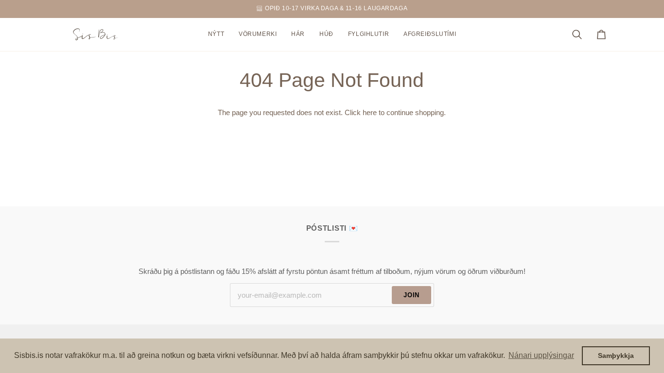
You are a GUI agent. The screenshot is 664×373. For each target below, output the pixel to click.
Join (411, 295)
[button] (257, 34)
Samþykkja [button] (616, 355)
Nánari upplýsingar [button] (541, 355)
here (370, 113)
